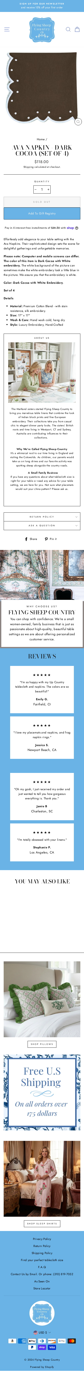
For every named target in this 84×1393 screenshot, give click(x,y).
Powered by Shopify (42, 1367)
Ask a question (42, 525)
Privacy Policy (42, 1239)
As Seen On (42, 1281)
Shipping (28, 167)
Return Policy (42, 516)
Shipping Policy (42, 1253)
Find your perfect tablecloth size (42, 1260)
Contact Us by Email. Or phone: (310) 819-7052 (42, 1274)
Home (41, 139)
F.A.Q (42, 1267)
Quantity (42, 181)
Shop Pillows (42, 1044)
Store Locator (41, 1288)
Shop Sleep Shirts (42, 1223)
